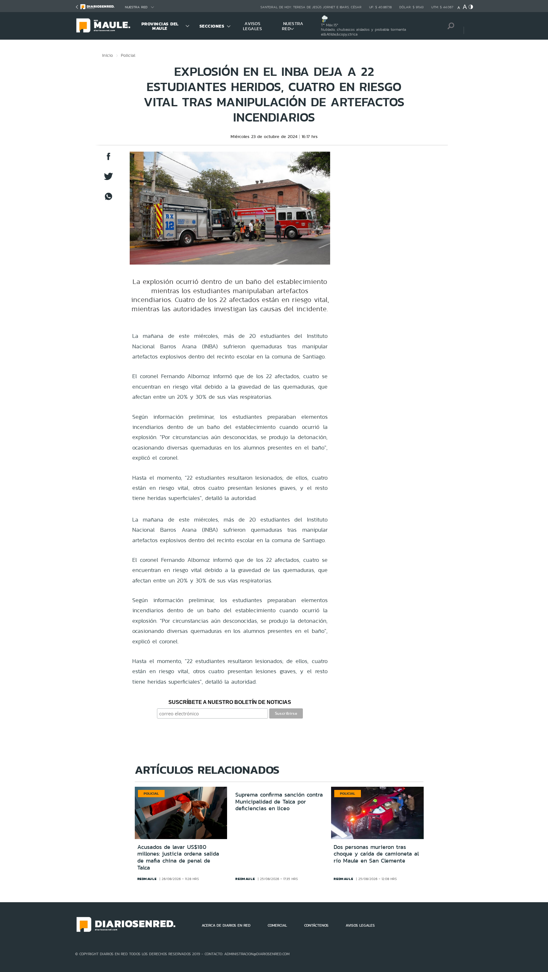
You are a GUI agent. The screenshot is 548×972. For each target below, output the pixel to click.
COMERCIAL (277, 925)
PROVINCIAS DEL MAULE (160, 26)
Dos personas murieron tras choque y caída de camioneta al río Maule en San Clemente (376, 854)
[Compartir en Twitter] (108, 179)
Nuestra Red (136, 7)
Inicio (107, 55)
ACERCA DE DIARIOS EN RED (226, 925)
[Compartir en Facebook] (108, 159)
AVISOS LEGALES (252, 26)
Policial (128, 55)
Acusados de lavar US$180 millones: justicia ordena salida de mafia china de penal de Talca (178, 857)
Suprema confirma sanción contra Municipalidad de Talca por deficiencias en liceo (279, 801)
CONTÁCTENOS (316, 925)
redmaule (147, 878)
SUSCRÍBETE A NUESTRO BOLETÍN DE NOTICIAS (229, 702)
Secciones (212, 26)
